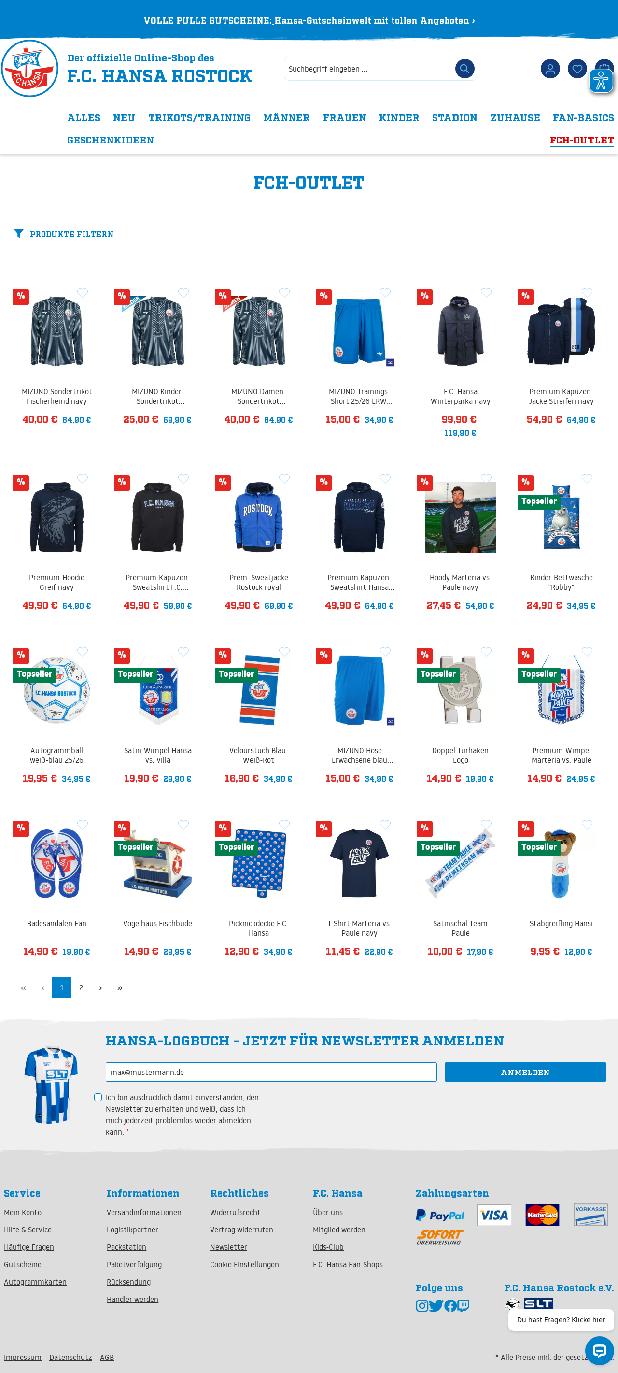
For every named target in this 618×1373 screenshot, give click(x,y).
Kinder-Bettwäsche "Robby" (561, 582)
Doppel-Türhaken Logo (460, 755)
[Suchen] (465, 69)
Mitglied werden (339, 1229)
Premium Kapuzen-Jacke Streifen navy (561, 396)
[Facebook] (450, 1305)
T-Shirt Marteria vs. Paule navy (359, 928)
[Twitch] (463, 1305)
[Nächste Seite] (100, 987)
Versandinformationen (144, 1212)
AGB (107, 1357)
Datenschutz (70, 1357)
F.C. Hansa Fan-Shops (348, 1264)
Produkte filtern (71, 234)
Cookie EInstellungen (244, 1264)
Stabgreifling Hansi (561, 923)
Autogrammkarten (35, 1282)
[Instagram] (422, 1305)
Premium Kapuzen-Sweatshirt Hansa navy (359, 583)
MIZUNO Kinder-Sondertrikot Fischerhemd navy (157, 397)
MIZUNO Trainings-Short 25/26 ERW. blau (359, 397)
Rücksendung (129, 1282)
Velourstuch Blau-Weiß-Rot (258, 755)
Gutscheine (23, 1264)
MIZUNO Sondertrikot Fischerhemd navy (57, 396)
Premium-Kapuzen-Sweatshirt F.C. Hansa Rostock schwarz (158, 583)
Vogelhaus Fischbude (157, 923)
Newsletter (228, 1247)
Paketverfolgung (134, 1264)
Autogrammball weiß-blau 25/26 (57, 755)
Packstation (126, 1247)
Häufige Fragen (29, 1247)
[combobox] (368, 69)
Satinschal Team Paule (460, 928)
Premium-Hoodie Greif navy (56, 582)
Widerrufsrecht (235, 1212)
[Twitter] (436, 1305)
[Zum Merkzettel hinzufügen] (82, 292)
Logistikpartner (132, 1229)
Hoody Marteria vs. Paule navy (461, 582)
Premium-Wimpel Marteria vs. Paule (561, 755)
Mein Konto (23, 1212)
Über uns (328, 1212)
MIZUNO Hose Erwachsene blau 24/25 (359, 756)
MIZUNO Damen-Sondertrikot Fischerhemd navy (258, 397)
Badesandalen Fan (56, 923)
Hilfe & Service (28, 1229)
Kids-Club (328, 1247)
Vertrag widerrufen (241, 1229)
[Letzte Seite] (119, 987)
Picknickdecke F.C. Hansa (258, 928)
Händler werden (132, 1299)
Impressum (23, 1357)
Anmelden (525, 1072)
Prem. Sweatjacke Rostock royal (258, 582)
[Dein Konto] (550, 68)
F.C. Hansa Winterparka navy (461, 396)
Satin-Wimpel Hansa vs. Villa (158, 755)
